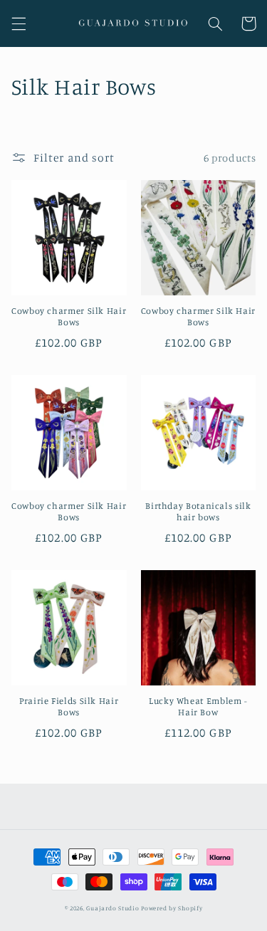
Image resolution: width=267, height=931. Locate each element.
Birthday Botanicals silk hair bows (198, 511)
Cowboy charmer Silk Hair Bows (68, 316)
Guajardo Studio (112, 908)
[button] (18, 23)
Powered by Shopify (171, 908)
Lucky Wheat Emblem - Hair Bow (198, 706)
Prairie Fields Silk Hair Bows (68, 706)
